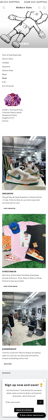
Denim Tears (7, 59)
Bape (4, 74)
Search (6, 373)
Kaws (4, 78)
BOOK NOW (8, 364)
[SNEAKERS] (24, 163)
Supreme (6, 66)
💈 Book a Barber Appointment (31, 415)
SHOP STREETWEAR (10, 286)
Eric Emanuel (8, 86)
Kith (4, 82)
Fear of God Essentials (11, 55)
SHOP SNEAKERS (9, 208)
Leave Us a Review (24, 410)
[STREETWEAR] (24, 241)
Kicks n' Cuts (24, 7)
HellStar (5, 63)
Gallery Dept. (8, 70)
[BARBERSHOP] (24, 319)
